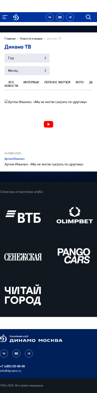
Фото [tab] (80, 82)
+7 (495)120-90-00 (12, 366)
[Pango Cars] (74, 256)
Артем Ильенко (15, 159)
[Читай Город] (23, 294)
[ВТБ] (23, 217)
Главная (10, 39)
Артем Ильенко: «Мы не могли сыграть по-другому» (44, 164)
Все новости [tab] (11, 84)
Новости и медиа (31, 39)
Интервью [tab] (31, 82)
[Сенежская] (23, 256)
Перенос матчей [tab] (57, 82)
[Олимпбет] (74, 217)
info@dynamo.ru (10, 371)
